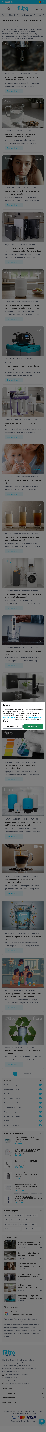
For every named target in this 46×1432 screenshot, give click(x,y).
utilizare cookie (9, 717)
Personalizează (12, 726)
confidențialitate (34, 717)
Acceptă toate (33, 726)
